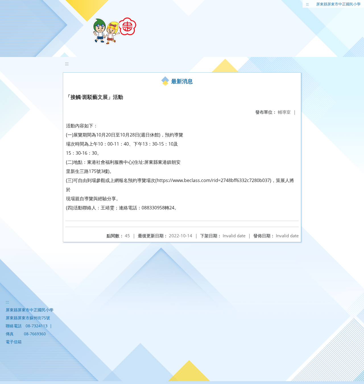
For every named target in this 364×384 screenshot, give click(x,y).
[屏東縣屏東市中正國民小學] (114, 31)
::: (307, 4)
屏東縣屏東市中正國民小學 (338, 4)
